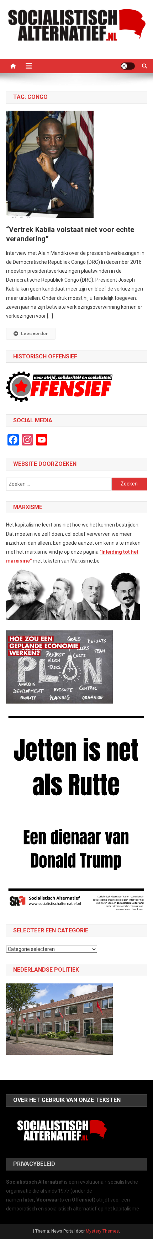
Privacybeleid (34, 1163)
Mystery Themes (102, 1231)
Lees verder (34, 333)
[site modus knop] (128, 66)
